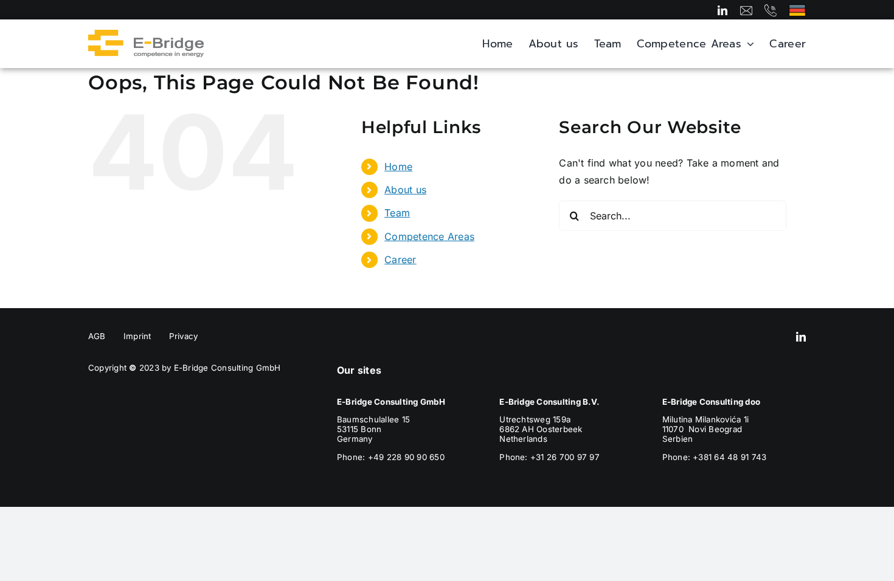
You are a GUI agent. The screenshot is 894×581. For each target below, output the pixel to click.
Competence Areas (429, 236)
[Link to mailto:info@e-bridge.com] (746, 10)
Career (400, 259)
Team (397, 213)
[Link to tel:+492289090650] (770, 10)
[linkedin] (722, 10)
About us (405, 190)
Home (398, 166)
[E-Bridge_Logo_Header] (146, 35)
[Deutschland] (797, 9)
